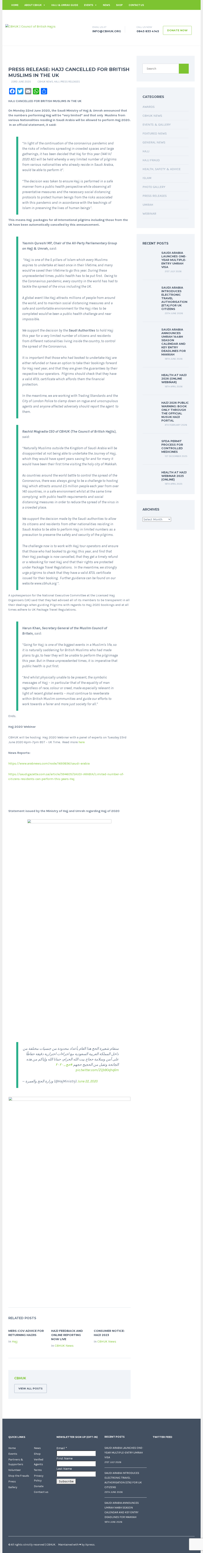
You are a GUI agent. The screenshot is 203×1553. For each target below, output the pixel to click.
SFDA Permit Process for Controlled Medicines (172, 446)
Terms (38, 1470)
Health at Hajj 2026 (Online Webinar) (174, 378)
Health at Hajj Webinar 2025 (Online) (174, 476)
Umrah (148, 205)
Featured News (155, 133)
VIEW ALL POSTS (30, 1388)
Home (14, 5)
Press (12, 1481)
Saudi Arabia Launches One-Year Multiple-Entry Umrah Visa (173, 260)
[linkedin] (180, 15)
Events (88, 5)
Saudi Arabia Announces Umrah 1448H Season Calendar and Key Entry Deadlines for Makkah (173, 342)
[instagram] (192, 15)
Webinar (149, 213)
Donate (38, 1486)
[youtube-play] (186, 15)
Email (61, 1448)
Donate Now (177, 30)
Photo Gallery (154, 187)
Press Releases (70, 81)
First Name (64, 1458)
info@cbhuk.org (151, 15)
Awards (149, 107)
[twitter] (174, 15)
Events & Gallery (157, 124)
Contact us (136, 5)
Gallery (12, 1487)
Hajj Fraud (151, 160)
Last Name (64, 1469)
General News (154, 142)
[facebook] (168, 15)
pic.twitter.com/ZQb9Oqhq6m (97, 1070)
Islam (147, 178)
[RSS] (121, 1379)
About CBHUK (33, 5)
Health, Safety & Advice (162, 169)
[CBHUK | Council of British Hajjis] (30, 26)
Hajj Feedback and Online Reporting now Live (67, 1335)
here (82, 742)
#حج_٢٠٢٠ (64, 1064)
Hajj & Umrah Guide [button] (64, 5)
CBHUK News (45, 81)
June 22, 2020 (88, 1081)
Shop (119, 5)
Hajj (56, 81)
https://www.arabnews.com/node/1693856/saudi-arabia (49, 763)
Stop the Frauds (18, 1475)
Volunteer (14, 1470)
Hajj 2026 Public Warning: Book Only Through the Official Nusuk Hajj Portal (175, 411)
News (106, 5)
